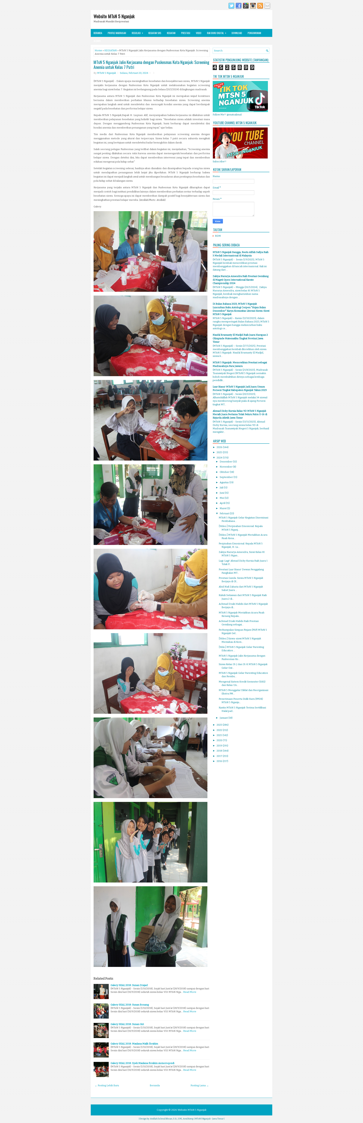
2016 (220, 761)
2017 (220, 756)
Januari (224, 717)
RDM (218, 235)
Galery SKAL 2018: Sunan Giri (127, 1024)
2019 (220, 745)
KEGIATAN (110, 50)
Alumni (97, 41)
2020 (220, 740)
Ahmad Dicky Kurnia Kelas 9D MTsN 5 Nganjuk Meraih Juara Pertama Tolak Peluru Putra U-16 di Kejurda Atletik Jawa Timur (240, 414)
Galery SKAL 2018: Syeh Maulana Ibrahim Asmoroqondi (142, 1063)
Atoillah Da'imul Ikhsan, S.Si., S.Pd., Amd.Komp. (172, 1119)
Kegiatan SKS (154, 33)
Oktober (225, 472)
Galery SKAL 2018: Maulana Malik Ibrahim (134, 1043)
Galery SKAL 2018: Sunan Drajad (129, 985)
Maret (223, 508)
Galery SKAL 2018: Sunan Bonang (130, 1004)
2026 (220, 447)
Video (198, 33)
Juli (222, 487)
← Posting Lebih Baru (107, 1085)
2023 (220, 724)
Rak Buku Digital (216, 33)
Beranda (98, 33)
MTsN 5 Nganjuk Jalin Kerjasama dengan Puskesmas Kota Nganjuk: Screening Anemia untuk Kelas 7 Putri (151, 64)
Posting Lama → (200, 1085)
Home (98, 50)
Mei (222, 498)
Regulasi (137, 33)
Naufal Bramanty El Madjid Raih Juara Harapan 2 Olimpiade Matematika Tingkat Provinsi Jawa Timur (240, 338)
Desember (226, 461)
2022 (220, 730)
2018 (220, 750)
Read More (189, 992)
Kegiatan (171, 33)
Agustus (224, 482)
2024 (220, 457)
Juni (222, 492)
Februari (225, 513)
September (226, 477)
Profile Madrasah (117, 33)
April (223, 503)
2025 (220, 452)
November (226, 466)
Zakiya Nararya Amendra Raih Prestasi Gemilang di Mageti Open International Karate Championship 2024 (240, 279)
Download (237, 33)
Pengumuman (254, 33)
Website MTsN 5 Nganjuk (114, 16)
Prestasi (185, 33)
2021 (220, 735)
